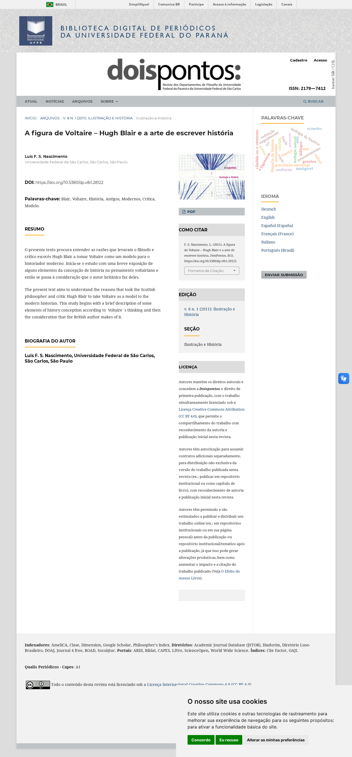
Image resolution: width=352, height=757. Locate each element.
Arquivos (82, 101)
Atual (31, 101)
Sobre (108, 101)
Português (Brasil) (277, 250)
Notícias (55, 101)
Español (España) (277, 225)
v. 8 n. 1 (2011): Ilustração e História (98, 118)
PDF (190, 211)
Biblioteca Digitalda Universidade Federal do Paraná (145, 31)
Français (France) (277, 233)
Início (31, 118)
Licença (155, 684)
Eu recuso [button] (228, 740)
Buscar (315, 101)
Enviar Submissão (284, 275)
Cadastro (298, 60)
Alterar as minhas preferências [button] (276, 740)
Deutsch (268, 209)
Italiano (268, 242)
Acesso (320, 60)
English (268, 217)
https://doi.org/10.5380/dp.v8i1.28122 (69, 182)
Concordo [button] (201, 740)
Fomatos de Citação (206, 270)
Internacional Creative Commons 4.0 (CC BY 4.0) (207, 684)
